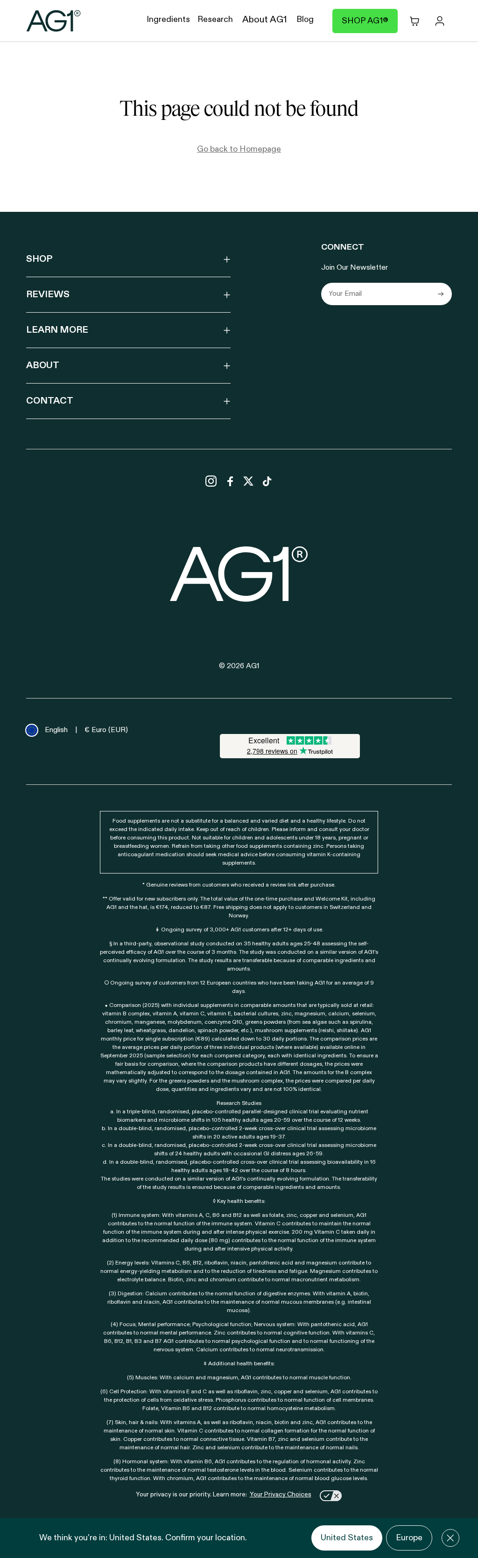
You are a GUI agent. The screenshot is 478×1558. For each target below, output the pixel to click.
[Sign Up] (440, 294)
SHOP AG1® (365, 21)
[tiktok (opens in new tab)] (267, 481)
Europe (409, 1538)
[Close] (450, 1538)
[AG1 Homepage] (239, 573)
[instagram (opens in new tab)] (211, 481)
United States (347, 1538)
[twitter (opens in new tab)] (248, 481)
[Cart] (414, 21)
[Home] (53, 21)
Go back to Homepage (239, 149)
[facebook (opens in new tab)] (229, 481)
